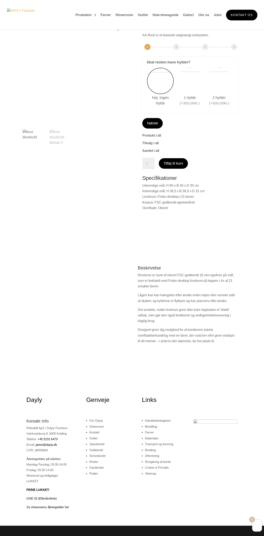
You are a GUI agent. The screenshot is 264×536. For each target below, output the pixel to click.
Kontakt (94, 432)
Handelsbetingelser (158, 420)
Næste (152, 123)
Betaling (150, 450)
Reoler (93, 461)
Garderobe (96, 467)
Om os (203, 15)
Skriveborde (97, 456)
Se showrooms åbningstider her (47, 507)
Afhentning (152, 456)
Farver (105, 15)
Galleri (188, 15)
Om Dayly (96, 420)
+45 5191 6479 (48, 439)
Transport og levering (159, 444)
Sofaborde (96, 450)
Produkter (83, 15)
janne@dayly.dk (46, 444)
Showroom (124, 15)
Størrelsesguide (165, 15)
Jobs (218, 15)
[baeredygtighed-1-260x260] (76, 268)
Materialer (151, 438)
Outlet (143, 15)
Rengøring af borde (158, 461)
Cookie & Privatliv (157, 467)
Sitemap (150, 473)
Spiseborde (97, 444)
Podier (93, 473)
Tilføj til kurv (173, 163)
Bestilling (151, 426)
